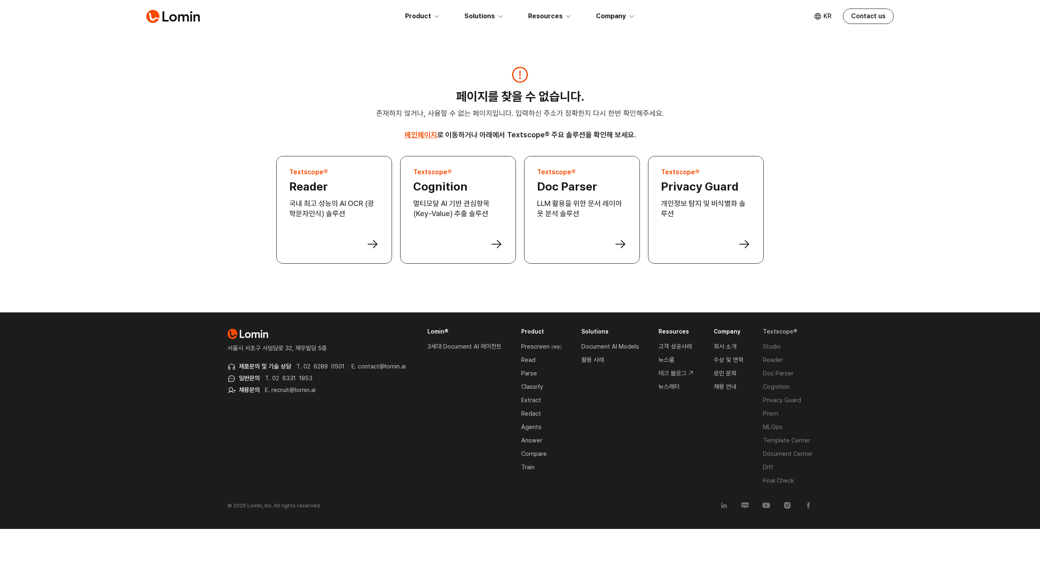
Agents (531, 427)
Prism (770, 413)
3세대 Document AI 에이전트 (464, 346)
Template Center (786, 440)
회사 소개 (725, 346)
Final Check (778, 480)
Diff (768, 467)
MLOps (772, 427)
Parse (529, 373)
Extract (531, 400)
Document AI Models (610, 346)
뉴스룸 (666, 360)
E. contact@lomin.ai (378, 366)
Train (528, 467)
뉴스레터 (669, 386)
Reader (773, 360)
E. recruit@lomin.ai (290, 390)
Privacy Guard (782, 400)
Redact (531, 413)
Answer (531, 440)
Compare (534, 453)
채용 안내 (725, 386)
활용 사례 (592, 360)
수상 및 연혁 (728, 360)
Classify (532, 386)
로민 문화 (725, 373)
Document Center (787, 453)
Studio (772, 346)
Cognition (776, 386)
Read (528, 360)
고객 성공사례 (675, 346)
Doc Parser (778, 373)
